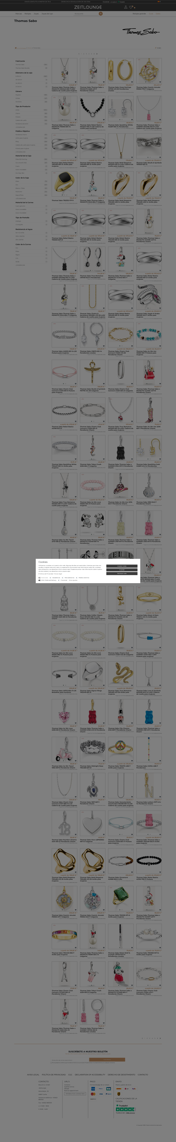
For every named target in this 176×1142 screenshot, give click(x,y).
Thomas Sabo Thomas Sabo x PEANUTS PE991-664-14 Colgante (92, 954)
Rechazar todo (122, 573)
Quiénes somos (69, 1087)
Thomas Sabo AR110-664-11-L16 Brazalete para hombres (64, 691)
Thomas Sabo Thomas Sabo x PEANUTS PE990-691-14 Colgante (63, 126)
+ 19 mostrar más (20, 151)
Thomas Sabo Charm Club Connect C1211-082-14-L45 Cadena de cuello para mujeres (64, 803)
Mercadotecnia (69, 578)
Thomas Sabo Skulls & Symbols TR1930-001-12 (149, 163)
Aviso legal (33, 1075)
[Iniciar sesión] (125, 7)
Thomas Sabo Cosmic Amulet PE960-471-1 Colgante (64, 916)
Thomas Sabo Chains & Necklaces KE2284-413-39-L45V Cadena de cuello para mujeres (92, 315)
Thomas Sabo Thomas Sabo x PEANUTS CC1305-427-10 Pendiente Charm (148, 390)
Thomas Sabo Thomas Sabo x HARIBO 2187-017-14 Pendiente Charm (120, 541)
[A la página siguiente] (94, 54)
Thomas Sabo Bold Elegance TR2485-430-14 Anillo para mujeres (119, 202)
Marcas (18, 14)
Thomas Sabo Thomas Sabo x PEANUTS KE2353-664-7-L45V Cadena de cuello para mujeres (149, 579)
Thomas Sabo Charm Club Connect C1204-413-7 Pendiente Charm (146, 992)
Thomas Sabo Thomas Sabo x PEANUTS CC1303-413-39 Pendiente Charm (120, 616)
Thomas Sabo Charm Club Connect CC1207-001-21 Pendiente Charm (62, 992)
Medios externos (84, 578)
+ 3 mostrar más (20, 265)
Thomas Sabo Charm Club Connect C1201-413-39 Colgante (120, 654)
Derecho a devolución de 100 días (75, 2)
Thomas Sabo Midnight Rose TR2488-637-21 (91, 767)
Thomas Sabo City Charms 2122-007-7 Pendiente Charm (119, 729)
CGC (70, 1075)
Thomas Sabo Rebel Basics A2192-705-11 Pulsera (147, 878)
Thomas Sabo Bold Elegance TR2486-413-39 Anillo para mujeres (63, 879)
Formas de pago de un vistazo (99, 1085)
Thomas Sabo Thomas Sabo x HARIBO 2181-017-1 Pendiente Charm (148, 730)
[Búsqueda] (101, 14)
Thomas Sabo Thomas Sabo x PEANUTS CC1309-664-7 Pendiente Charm (120, 992)
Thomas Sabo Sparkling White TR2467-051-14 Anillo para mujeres (64, 466)
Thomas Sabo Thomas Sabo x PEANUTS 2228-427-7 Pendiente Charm (92, 88)
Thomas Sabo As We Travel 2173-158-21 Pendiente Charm (63, 540)
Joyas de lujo (47, 14)
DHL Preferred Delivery (48, 580)
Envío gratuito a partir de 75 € (37, 2)
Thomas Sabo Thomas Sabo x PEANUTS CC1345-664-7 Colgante (120, 277)
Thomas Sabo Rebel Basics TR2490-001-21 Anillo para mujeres (62, 164)
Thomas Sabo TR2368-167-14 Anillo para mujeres (147, 953)
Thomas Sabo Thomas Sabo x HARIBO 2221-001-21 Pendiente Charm (64, 616)
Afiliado (66, 1088)
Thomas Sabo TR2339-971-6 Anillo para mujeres (119, 916)
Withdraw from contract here (75, 1094)
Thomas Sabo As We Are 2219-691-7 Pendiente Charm (148, 427)
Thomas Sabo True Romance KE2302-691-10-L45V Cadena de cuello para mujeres (120, 428)
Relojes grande (139, 14)
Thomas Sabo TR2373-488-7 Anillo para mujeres (119, 767)
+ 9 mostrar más (20, 127)
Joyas (36, 14)
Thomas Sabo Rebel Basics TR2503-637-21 (62, 239)
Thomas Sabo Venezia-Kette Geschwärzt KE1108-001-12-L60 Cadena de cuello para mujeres (120, 803)
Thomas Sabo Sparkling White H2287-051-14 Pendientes (120, 126)
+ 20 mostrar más (21, 198)
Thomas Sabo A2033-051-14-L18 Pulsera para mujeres (64, 352)
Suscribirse (107, 1059)
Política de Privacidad (54, 1075)
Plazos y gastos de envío (123, 1085)
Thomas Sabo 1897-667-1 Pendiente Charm (89, 803)
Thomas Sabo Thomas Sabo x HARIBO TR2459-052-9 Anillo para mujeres (148, 841)
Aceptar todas (121, 566)
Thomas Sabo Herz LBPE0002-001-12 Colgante (92, 840)
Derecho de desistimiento (121, 1075)
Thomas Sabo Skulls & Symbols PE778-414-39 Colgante (92, 390)
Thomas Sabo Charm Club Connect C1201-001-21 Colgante (120, 390)
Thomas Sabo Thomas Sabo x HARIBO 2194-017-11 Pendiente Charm (120, 466)
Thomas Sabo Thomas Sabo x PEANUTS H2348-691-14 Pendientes (92, 541)
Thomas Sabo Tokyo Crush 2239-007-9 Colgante (90, 991)
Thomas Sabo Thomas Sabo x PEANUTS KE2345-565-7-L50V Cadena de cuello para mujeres (64, 88)
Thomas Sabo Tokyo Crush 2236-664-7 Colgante (90, 465)
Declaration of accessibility (90, 1075)
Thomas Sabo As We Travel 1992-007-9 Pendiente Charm (63, 767)
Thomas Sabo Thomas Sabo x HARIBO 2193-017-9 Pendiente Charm (148, 541)
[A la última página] (96, 54)
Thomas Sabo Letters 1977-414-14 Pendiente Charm (148, 803)
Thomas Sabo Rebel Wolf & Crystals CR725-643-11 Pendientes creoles (119, 954)
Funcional (64, 580)
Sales (158, 14)
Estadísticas (56, 578)
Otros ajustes (73, 580)
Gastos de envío (73, 92)
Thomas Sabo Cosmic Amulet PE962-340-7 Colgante (92, 916)
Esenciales (44, 578)
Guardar (122, 570)
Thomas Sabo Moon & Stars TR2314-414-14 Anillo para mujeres (147, 616)
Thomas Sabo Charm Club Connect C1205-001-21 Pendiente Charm (90, 428)
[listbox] (64, 70)
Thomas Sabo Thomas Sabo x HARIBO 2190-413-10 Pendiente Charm (92, 730)
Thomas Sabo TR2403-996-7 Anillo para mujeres (63, 953)
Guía (151, 14)
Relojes (28, 14)
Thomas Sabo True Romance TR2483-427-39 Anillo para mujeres (119, 692)
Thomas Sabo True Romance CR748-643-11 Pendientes (91, 276)
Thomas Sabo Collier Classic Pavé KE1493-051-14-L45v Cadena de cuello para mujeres (92, 616)
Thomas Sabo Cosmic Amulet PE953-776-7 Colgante (148, 88)
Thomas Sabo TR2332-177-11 (63, 200)
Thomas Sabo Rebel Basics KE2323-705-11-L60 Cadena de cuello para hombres (92, 126)
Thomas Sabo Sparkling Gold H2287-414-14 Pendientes (148, 465)
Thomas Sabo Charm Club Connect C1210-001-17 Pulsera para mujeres (120, 841)
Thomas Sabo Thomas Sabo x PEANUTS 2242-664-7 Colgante (64, 314)
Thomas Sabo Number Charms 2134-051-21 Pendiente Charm (64, 840)
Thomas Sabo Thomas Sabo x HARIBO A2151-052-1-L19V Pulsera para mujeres (148, 654)
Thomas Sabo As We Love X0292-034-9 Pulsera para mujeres (90, 503)
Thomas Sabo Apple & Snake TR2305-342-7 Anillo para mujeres (148, 315)
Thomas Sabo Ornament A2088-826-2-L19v (118, 878)
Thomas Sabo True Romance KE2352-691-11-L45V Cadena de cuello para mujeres (64, 503)
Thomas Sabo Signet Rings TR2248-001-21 (91, 691)
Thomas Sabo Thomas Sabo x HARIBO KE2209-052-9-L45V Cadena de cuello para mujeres (149, 126)
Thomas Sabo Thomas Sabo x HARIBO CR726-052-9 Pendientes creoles (92, 1030)
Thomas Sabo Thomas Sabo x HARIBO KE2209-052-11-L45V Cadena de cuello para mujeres (64, 277)
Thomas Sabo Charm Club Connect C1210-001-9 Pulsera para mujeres (63, 390)
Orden (159, 48)
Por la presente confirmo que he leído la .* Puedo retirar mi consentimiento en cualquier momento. (83, 1062)
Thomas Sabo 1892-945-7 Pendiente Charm (146, 503)
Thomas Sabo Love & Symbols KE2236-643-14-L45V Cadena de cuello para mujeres (148, 692)
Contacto (143, 1075)
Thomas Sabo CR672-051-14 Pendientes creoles (91, 352)
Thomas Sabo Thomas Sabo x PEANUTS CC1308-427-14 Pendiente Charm (148, 239)
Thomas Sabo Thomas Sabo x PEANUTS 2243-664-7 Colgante (92, 201)
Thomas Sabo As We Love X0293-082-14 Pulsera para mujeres (62, 654)
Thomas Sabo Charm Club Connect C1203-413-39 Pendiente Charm (118, 352)
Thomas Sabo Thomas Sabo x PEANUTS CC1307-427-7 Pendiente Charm (148, 916)
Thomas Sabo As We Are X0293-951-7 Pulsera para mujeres (146, 352)
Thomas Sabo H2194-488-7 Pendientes (147, 767)
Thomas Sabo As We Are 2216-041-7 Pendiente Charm (120, 503)
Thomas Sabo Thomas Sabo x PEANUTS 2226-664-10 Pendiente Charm (63, 1030)
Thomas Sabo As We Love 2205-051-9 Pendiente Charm (63, 729)
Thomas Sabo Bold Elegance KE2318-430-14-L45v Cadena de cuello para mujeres (120, 164)
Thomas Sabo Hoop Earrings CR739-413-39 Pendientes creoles (119, 88)
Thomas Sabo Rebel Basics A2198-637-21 (62, 427)
